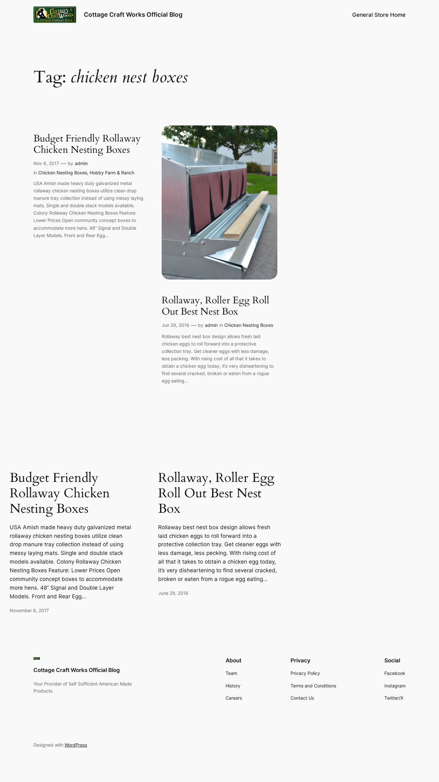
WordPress (76, 745)
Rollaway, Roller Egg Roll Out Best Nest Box (215, 306)
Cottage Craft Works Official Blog (133, 14)
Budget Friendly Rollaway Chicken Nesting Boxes (87, 144)
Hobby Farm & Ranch (112, 172)
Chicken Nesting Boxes (62, 172)
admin (81, 163)
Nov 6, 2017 (46, 163)
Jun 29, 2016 (175, 325)
